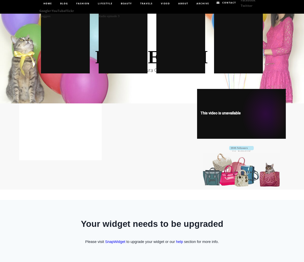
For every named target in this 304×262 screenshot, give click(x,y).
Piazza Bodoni (238, 41)
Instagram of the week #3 (181, 41)
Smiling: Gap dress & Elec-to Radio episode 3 (122, 41)
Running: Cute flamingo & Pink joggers (65, 41)
